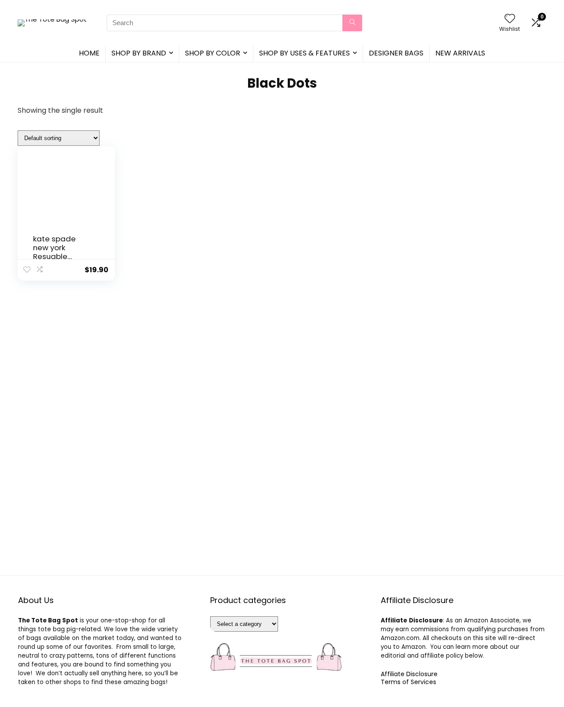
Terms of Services (408, 681)
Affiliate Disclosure (409, 674)
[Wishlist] (510, 19)
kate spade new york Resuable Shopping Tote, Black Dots (60, 256)
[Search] (352, 23)
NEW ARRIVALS (460, 53)
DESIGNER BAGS (396, 53)
